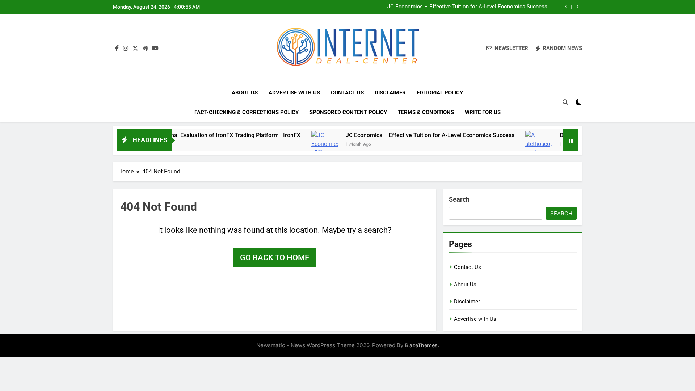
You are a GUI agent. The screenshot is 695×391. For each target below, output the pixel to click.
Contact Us (347, 92)
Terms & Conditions (426, 112)
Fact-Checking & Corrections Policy (246, 112)
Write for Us (483, 112)
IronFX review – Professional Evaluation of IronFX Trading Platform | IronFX (190, 135)
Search (459, 199)
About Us (245, 92)
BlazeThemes (421, 345)
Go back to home (274, 257)
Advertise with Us (294, 92)
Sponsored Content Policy (348, 112)
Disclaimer (390, 92)
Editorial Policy (440, 92)
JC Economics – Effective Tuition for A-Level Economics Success (467, 7)
